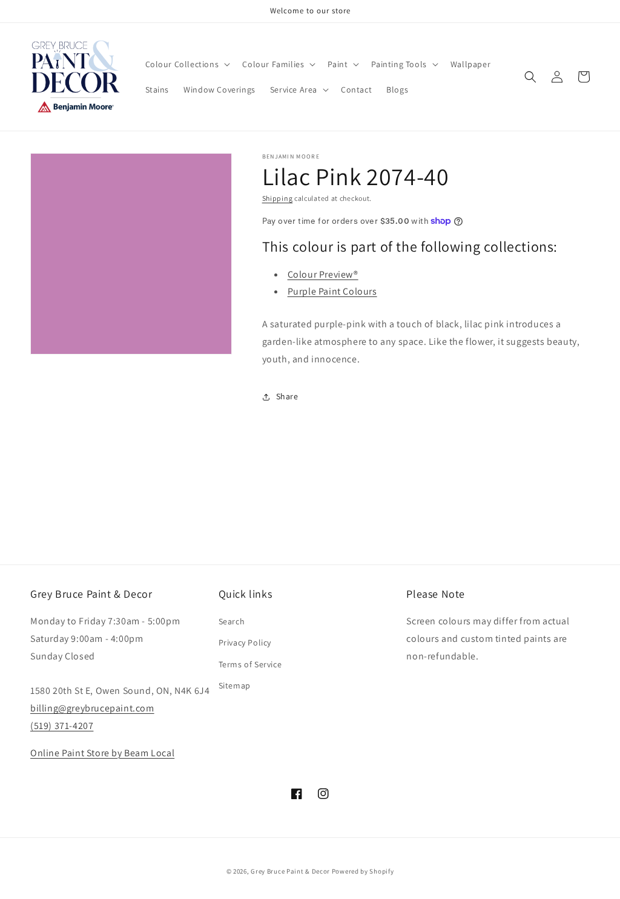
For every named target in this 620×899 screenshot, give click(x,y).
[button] (187, 64)
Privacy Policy (245, 642)
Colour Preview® (323, 274)
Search (232, 621)
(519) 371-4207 (61, 725)
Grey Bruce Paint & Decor (290, 871)
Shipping (277, 198)
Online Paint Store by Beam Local (102, 753)
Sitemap (235, 685)
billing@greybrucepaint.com (92, 708)
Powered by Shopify (363, 871)
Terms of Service (250, 664)
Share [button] (287, 396)
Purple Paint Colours (332, 291)
